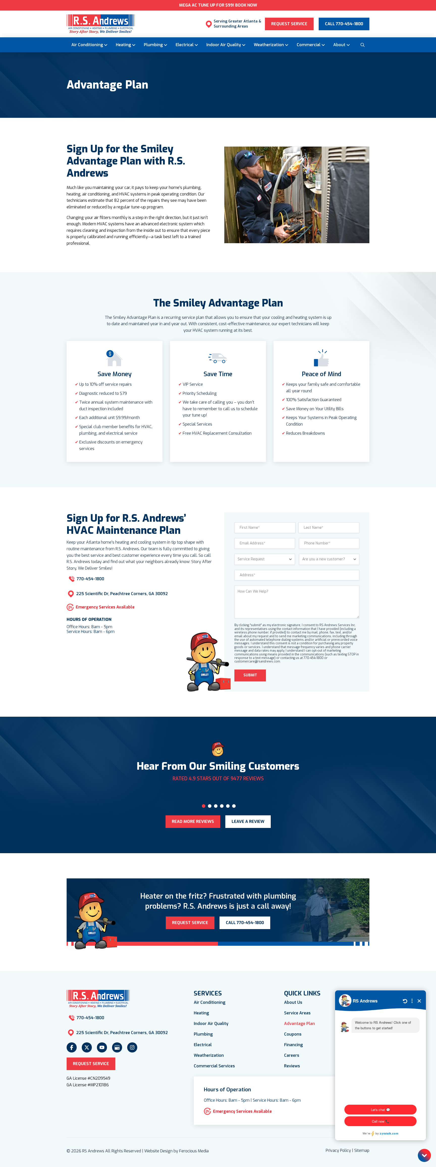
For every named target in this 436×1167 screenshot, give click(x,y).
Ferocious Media (194, 1151)
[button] (362, 45)
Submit (250, 675)
